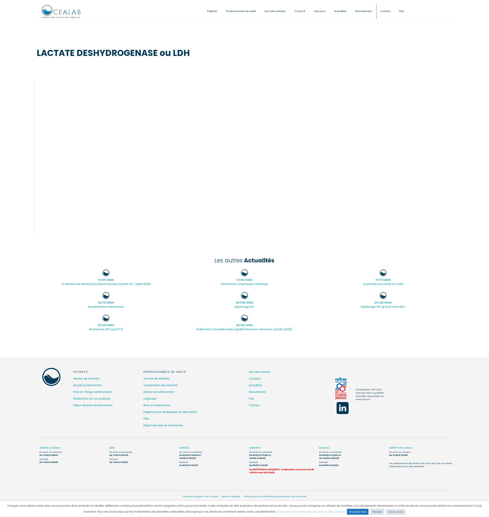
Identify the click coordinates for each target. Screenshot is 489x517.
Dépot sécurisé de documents (93, 405)
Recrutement (363, 11)
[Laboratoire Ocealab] (61, 11)
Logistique (150, 398)
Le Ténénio (47, 447)
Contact (385, 11)
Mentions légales (230, 496)
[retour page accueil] (51, 376)
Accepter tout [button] (357, 512)
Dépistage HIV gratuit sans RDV (383, 305)
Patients (212, 11)
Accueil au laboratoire (87, 385)
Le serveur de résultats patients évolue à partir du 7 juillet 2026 (106, 282)
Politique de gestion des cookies (200, 496)
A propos (319, 11)
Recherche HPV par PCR (106, 327)
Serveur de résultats (86, 378)
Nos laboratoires (275, 11)
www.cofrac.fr (363, 399)
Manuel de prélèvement (158, 392)
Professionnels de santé (241, 11)
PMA (146, 419)
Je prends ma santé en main (383, 282)
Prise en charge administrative (93, 392)
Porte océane (397, 447)
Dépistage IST (244, 305)
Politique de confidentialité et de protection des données (275, 496)
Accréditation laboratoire (106, 305)
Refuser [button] (377, 512)
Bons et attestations (156, 405)
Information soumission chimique (244, 282)
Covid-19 (299, 11)
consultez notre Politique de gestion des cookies (311, 512)
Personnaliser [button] (395, 511)
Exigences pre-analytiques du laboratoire (170, 412)
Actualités (340, 11)
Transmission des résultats (160, 385)
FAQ (401, 11)
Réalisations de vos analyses (91, 398)
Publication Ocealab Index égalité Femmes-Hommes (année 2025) (244, 327)
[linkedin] (342, 408)
